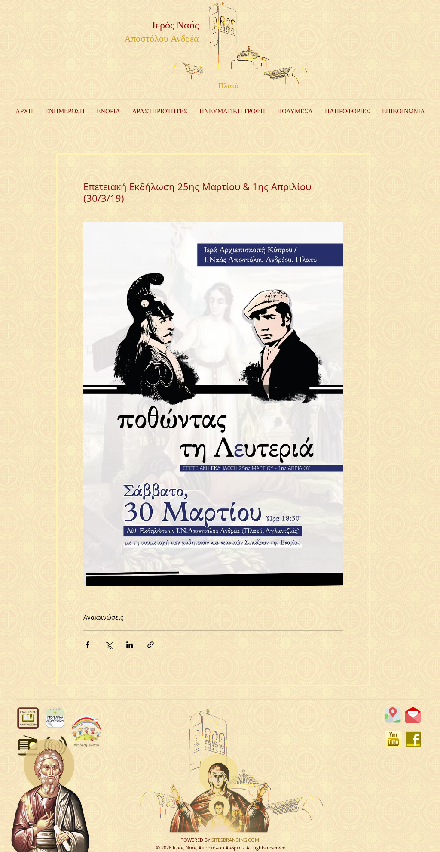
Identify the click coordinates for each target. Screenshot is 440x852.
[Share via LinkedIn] (129, 645)
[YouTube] (393, 739)
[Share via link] (151, 645)
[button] (159, 111)
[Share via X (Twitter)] (108, 645)
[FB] (413, 739)
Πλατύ (228, 86)
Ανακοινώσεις (103, 617)
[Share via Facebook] (87, 645)
